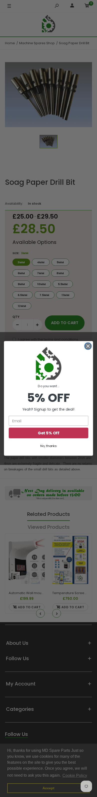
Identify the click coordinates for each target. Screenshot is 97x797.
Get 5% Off (48, 433)
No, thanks (48, 446)
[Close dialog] (88, 346)
